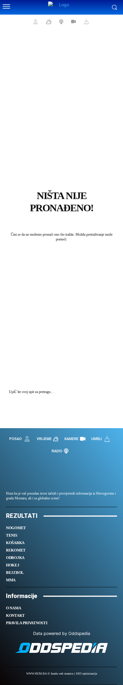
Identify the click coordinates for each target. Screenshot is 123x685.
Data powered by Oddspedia (61, 633)
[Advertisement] (61, 97)
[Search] (111, 392)
